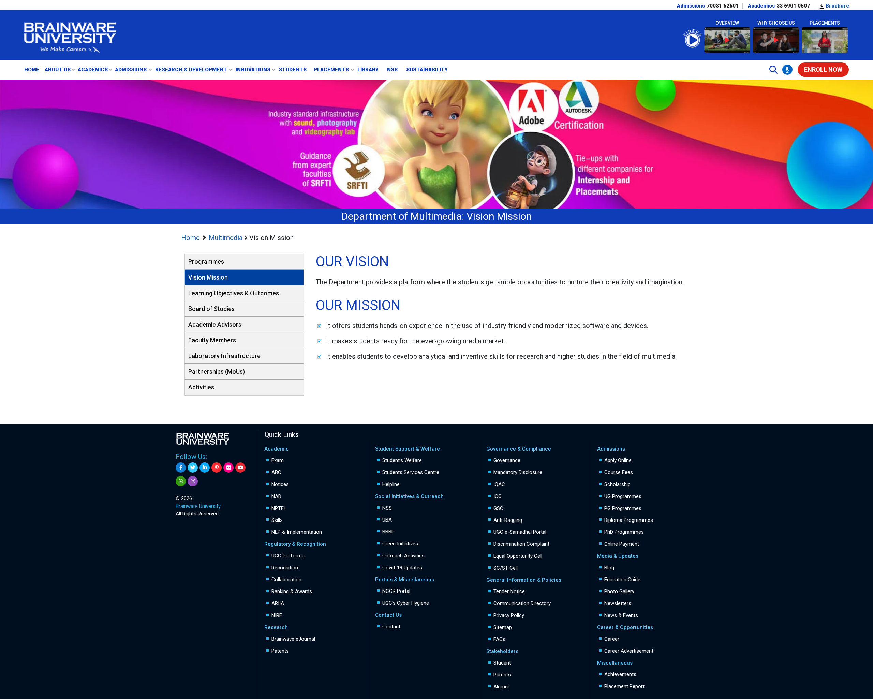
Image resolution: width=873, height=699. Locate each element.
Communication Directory (522, 603)
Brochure (836, 6)
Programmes (206, 261)
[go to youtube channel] (240, 467)
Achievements (620, 674)
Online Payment (621, 544)
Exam (277, 460)
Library (368, 70)
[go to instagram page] (193, 481)
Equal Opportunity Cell (517, 556)
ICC (497, 496)
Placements (331, 70)
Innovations (253, 70)
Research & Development (191, 70)
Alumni (501, 687)
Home (31, 70)
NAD (276, 496)
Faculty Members (212, 340)
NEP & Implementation (296, 532)
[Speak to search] (787, 70)
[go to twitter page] (193, 467)
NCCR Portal (396, 591)
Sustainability (427, 70)
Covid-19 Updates (402, 568)
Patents (280, 651)
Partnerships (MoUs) (216, 371)
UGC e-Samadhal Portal (519, 532)
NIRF (276, 615)
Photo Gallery (619, 591)
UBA (387, 520)
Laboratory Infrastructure (224, 355)
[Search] (773, 70)
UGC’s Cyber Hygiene (405, 603)
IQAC (499, 484)
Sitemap (502, 627)
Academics (93, 70)
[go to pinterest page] (216, 467)
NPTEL (278, 508)
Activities (201, 387)
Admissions (131, 70)
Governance (506, 460)
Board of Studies (211, 308)
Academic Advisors (214, 324)
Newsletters (617, 603)
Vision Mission (208, 277)
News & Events (621, 615)
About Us (58, 70)
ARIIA (277, 603)
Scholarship (617, 484)
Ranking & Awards (291, 591)
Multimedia (226, 237)
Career (611, 639)
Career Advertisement (628, 651)
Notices (280, 484)
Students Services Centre (410, 472)
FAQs (499, 639)
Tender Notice (509, 591)
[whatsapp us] (181, 481)
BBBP (388, 532)
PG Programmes (622, 508)
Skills (277, 520)
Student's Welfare (402, 460)
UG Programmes (622, 496)
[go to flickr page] (228, 467)
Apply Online (618, 460)
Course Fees (618, 472)
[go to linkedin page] (204, 467)
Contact (391, 627)
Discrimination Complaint (521, 544)
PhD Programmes (624, 532)
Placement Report (624, 686)
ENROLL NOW (823, 69)
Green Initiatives (400, 544)
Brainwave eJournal (293, 639)
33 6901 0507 (793, 6)
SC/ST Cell (505, 568)
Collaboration (286, 579)
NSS (392, 70)
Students (293, 70)
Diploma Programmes (628, 520)
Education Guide (622, 579)
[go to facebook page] (181, 467)
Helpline (391, 484)
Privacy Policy (508, 615)
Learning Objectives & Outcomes (233, 293)
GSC (498, 508)
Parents (502, 675)
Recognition (284, 568)
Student (502, 663)
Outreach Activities (403, 556)
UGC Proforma (288, 556)
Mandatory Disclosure (517, 472)
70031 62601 (723, 6)
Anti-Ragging (507, 520)
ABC (276, 472)
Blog (609, 568)
